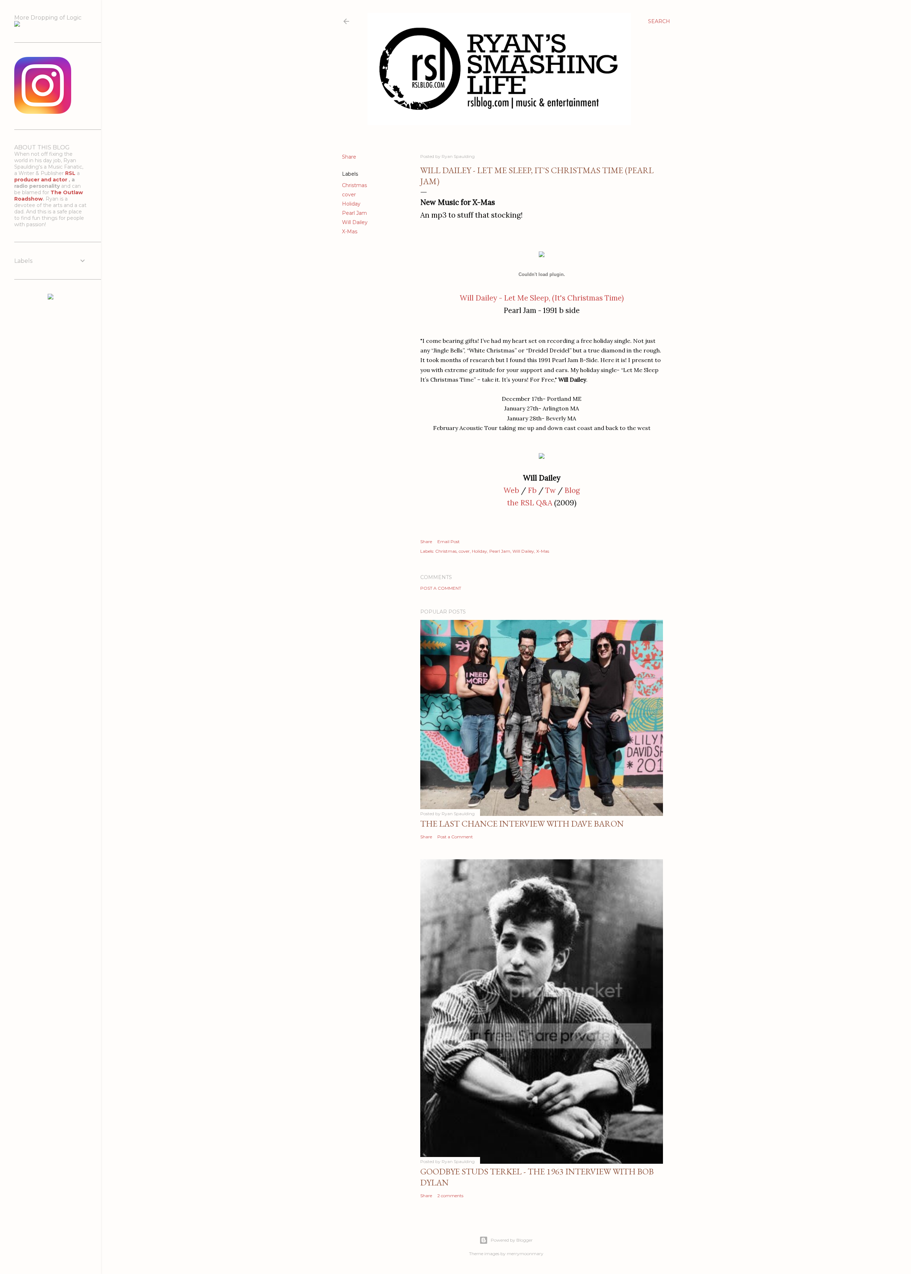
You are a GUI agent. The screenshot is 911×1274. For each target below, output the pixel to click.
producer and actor (41, 179)
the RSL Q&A (529, 503)
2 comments (450, 1195)
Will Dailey (355, 222)
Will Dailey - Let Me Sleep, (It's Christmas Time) (542, 298)
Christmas (354, 185)
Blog (572, 490)
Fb (532, 490)
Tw (550, 490)
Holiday (351, 204)
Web (511, 490)
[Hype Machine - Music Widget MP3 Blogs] (50, 297)
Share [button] (349, 157)
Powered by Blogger (512, 1240)
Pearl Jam (354, 213)
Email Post (448, 541)
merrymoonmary (525, 1253)
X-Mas (349, 231)
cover (349, 194)
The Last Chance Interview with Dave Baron (522, 823)
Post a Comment (440, 588)
